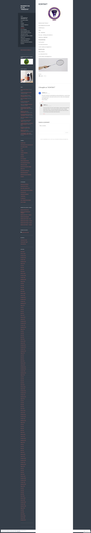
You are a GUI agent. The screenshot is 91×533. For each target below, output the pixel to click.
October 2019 (23, 259)
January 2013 (23, 412)
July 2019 (22, 265)
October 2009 (23, 482)
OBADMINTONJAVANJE (25, 194)
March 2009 (23, 496)
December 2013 (23, 390)
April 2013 (22, 406)
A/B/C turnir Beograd (24, 98)
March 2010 (23, 474)
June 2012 (22, 426)
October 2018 (23, 277)
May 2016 (22, 335)
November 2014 (23, 368)
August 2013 (23, 398)
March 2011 (23, 452)
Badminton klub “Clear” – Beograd (26, 214)
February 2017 (23, 317)
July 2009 (22, 488)
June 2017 (22, 309)
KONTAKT (23, 27)
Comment (66, 132)
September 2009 (23, 484)
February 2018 (23, 293)
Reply (42, 101)
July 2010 (22, 468)
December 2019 (23, 255)
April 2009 (22, 494)
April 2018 (22, 289)
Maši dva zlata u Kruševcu (25, 89)
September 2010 (23, 464)
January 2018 (23, 295)
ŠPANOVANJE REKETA (25, 40)
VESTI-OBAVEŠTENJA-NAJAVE (26, 200)
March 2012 (23, 432)
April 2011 (22, 450)
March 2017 (23, 315)
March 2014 (23, 384)
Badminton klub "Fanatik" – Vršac (26, 218)
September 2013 (23, 396)
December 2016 (23, 321)
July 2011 (22, 444)
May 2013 (22, 404)
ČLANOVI (22, 43)
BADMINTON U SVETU (24, 186)
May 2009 (22, 492)
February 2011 (23, 454)
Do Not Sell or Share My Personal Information (59, 139)
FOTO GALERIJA (24, 29)
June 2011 (22, 446)
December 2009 (23, 478)
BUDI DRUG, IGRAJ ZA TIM (25, 188)
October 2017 (23, 301)
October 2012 (23, 418)
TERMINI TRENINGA (24, 24)
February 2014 (23, 386)
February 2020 (23, 253)
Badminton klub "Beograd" (25, 216)
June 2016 (22, 333)
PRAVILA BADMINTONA (25, 31)
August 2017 (23, 305)
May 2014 (22, 380)
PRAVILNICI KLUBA (24, 34)
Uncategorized (23, 198)
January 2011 (23, 456)
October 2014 (23, 370)
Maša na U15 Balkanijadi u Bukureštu (26, 104)
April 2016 (22, 337)
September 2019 (23, 261)
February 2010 (23, 476)
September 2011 (23, 440)
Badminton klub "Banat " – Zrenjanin (26, 224)
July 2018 (22, 283)
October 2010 (23, 462)
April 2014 (22, 382)
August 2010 (23, 466)
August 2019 (23, 263)
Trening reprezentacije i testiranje (26, 92)
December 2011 (23, 438)
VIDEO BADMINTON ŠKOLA (26, 32)
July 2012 (22, 424)
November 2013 (23, 392)
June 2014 (22, 378)
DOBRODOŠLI (23, 142)
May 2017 (22, 311)
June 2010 (22, 470)
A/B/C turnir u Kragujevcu (25, 117)
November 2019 (23, 257)
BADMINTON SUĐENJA (24, 184)
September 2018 (23, 279)
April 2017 (22, 313)
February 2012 (23, 434)
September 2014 (23, 372)
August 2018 (23, 281)
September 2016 (23, 327)
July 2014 (22, 376)
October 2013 (23, 394)
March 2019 (23, 271)
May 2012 (22, 428)
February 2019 (23, 273)
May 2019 (22, 267)
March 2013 (23, 408)
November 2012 (23, 416)
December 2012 (23, 414)
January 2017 (23, 319)
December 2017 (23, 297)
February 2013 (23, 410)
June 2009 (22, 490)
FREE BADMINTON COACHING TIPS (24, 18)
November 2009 (23, 480)
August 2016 (23, 329)
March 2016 (23, 339)
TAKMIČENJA (23, 196)
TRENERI (22, 26)
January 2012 (23, 436)
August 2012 (23, 422)
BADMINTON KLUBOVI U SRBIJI (26, 35)
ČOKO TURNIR (23, 202)
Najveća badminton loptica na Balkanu (27, 190)
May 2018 (22, 287)
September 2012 (23, 420)
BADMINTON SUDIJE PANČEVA (26, 42)
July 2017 (22, 307)
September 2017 (23, 303)
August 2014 (23, 374)
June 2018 (22, 285)
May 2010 (22, 472)
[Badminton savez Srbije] (25, 232)
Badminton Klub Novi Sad (25, 209)
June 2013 (22, 402)
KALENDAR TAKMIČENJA (25, 38)
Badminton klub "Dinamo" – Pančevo (26, 222)
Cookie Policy (18, 531)
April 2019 (22, 269)
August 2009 (23, 486)
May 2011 (22, 448)
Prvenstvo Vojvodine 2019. (25, 101)
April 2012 (22, 430)
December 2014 (23, 366)
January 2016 (23, 343)
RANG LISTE (23, 37)
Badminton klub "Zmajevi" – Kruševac (26, 220)
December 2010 (23, 458)
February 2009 (23, 498)
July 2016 (22, 331)
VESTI (22, 21)
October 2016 (23, 325)
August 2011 (23, 442)
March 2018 (23, 291)
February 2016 (23, 341)
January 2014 (23, 388)
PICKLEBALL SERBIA (24, 20)
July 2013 (22, 400)
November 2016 (23, 323)
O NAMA (22, 23)
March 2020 (23, 251)
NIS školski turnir (23, 192)
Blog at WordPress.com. (45, 139)
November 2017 (23, 299)
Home (22, 16)
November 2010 (23, 460)
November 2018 (23, 275)
